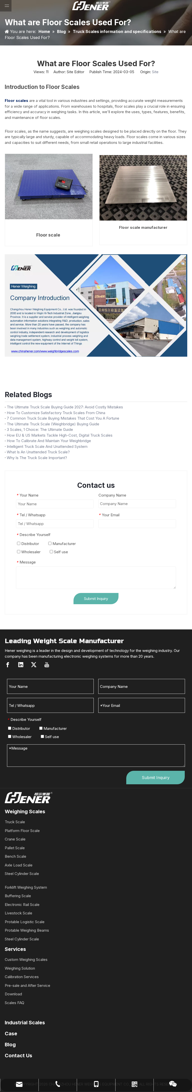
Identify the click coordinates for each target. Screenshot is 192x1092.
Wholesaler (30, 551)
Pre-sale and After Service (27, 985)
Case (11, 1034)
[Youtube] (47, 665)
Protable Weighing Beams (27, 930)
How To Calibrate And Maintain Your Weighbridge (49, 440)
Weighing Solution (20, 968)
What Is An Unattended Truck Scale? (38, 452)
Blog (10, 1045)
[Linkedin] (21, 665)
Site (155, 71)
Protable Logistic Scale (24, 921)
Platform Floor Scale (22, 830)
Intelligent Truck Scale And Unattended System (47, 446)
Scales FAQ (14, 1002)
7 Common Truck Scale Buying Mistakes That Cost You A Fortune (63, 418)
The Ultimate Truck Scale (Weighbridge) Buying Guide (53, 424)
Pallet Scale (15, 847)
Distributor (29, 543)
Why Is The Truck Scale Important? (37, 457)
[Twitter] (34, 665)
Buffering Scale (18, 895)
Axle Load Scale (18, 865)
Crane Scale (15, 839)
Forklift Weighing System (26, 887)
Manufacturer (64, 543)
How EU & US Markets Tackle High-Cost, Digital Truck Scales (59, 435)
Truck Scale (15, 821)
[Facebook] (8, 665)
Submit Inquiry (96, 598)
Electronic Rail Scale (22, 904)
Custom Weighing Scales (26, 959)
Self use (60, 551)
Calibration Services (22, 976)
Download (13, 994)
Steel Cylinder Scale (22, 873)
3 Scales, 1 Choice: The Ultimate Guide (40, 429)
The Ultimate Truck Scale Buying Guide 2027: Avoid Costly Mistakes (65, 407)
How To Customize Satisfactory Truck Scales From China (56, 412)
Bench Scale (15, 856)
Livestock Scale (18, 913)
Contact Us (18, 1056)
